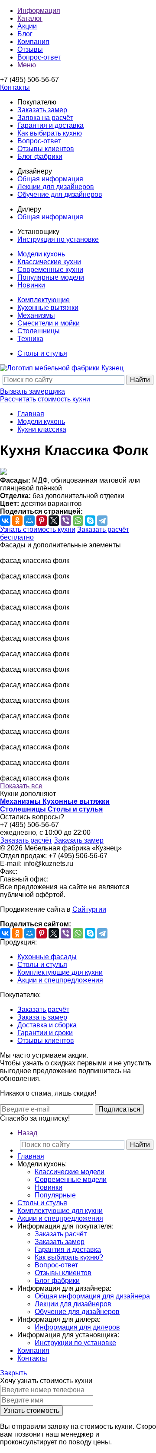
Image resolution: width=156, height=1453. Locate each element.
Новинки (31, 285)
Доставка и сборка (47, 1025)
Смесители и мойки (48, 323)
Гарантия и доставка (50, 125)
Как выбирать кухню (49, 133)
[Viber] (66, 520)
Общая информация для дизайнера (92, 1296)
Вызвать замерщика (32, 391)
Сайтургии (89, 909)
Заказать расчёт (26, 840)
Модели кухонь (41, 254)
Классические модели (69, 1171)
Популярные (55, 1195)
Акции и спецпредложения (60, 980)
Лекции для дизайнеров (55, 186)
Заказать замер (42, 110)
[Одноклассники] (17, 520)
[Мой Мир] (29, 520)
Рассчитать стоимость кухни (45, 399)
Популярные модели (50, 277)
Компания (33, 1350)
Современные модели (71, 1179)
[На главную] (62, 368)
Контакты (32, 1358)
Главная (30, 413)
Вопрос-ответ (39, 141)
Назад (27, 1133)
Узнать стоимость (31, 1410)
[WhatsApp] (78, 520)
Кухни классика (41, 429)
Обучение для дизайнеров (59, 194)
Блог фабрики (39, 156)
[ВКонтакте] (5, 520)
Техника (30, 338)
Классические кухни (49, 261)
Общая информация (50, 179)
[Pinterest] (41, 520)
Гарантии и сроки (45, 1032)
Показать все (21, 786)
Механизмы (36, 315)
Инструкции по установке (75, 1342)
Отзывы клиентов (45, 148)
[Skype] (90, 520)
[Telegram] (102, 520)
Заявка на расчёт (45, 117)
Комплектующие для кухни (60, 972)
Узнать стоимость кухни (37, 529)
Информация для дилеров (77, 1327)
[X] (54, 520)
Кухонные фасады (47, 956)
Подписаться (119, 1109)
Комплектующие (43, 299)
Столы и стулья (42, 353)
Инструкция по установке (58, 239)
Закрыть (13, 1373)
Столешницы (38, 331)
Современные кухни (50, 269)
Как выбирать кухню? (69, 1257)
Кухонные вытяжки (47, 307)
